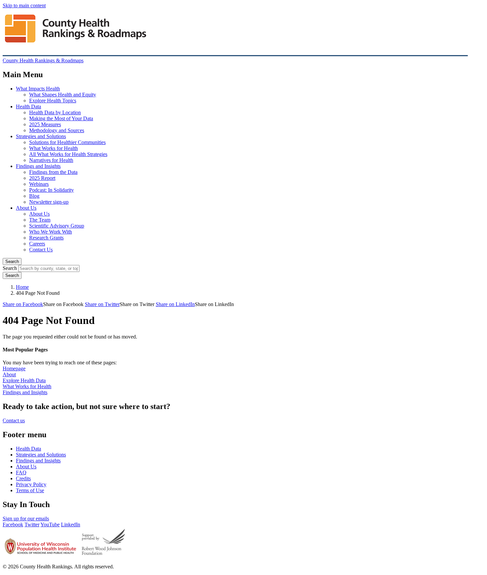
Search (12, 261)
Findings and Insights (38, 166)
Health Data (28, 106)
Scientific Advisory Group (56, 226)
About (9, 374)
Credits (23, 478)
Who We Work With (50, 232)
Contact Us (41, 249)
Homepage (14, 368)
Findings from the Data (53, 172)
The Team (39, 220)
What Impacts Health (38, 88)
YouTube (50, 524)
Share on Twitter (102, 304)
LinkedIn (70, 524)
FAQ (21, 472)
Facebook (13, 524)
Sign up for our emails (26, 518)
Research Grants (46, 237)
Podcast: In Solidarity (51, 190)
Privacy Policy (31, 484)
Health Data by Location (55, 112)
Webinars (39, 184)
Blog (34, 196)
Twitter (32, 524)
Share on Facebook (23, 304)
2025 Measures (45, 124)
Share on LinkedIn (175, 304)
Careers (37, 243)
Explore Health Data (24, 380)
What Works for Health (53, 148)
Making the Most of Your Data (61, 118)
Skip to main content (24, 5)
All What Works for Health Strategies (68, 154)
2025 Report (42, 178)
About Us (26, 208)
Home (22, 287)
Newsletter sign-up (49, 202)
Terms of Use (30, 490)
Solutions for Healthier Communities (67, 142)
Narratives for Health (51, 160)
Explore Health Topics (52, 100)
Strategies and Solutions (41, 136)
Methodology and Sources (56, 130)
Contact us (14, 420)
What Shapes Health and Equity (62, 94)
